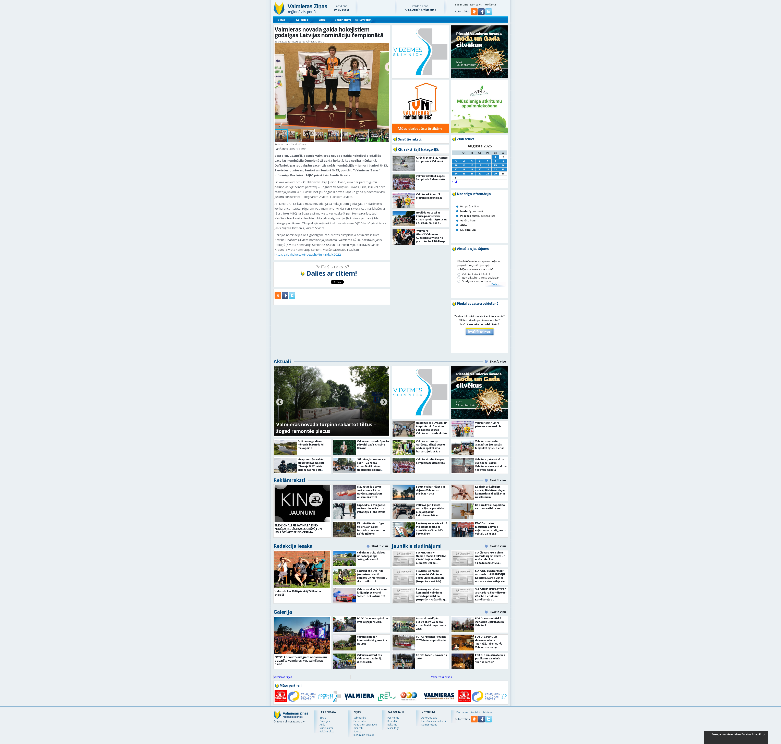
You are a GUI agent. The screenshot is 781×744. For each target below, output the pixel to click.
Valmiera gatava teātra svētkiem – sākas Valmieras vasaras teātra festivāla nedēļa (490, 465)
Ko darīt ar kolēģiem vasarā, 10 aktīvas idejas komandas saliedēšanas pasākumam (490, 492)
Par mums (461, 4)
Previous (280, 402)
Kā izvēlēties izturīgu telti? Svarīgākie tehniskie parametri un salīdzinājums (371, 528)
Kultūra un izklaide (363, 735)
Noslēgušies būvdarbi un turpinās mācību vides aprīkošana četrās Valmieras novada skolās (431, 428)
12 (471, 165)
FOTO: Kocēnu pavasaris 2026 (431, 656)
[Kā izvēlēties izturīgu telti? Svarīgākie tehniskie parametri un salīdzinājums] (345, 529)
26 (471, 173)
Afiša (322, 20)
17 (456, 169)
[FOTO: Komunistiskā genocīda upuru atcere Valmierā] (463, 624)
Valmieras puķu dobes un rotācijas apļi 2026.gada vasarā (371, 556)
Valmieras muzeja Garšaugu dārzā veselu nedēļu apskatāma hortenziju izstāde (430, 446)
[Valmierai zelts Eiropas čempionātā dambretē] (404, 182)
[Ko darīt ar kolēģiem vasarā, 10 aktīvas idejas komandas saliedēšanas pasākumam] (463, 493)
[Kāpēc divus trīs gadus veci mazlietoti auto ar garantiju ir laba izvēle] (345, 511)
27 (479, 173)
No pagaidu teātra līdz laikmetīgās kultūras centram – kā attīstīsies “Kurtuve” (327, 427)
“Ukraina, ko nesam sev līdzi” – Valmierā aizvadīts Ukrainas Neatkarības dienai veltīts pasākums (371, 466)
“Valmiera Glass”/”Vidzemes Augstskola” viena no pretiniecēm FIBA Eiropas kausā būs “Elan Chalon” (431, 237)
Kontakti (476, 4)
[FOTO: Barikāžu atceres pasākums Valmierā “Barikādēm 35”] (463, 661)
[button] (481, 14)
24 (456, 173)
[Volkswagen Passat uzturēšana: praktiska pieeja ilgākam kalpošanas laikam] (404, 511)
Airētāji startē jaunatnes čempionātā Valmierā (432, 159)
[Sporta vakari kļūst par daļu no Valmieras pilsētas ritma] (404, 493)
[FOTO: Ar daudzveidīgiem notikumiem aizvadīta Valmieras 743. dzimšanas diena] (302, 635)
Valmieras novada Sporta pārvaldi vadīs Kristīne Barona (373, 444)
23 (503, 169)
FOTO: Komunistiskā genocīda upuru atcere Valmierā (490, 622)
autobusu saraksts (477, 216)
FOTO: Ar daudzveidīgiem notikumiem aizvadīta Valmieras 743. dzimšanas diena (301, 660)
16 (503, 165)
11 (463, 165)
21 (487, 169)
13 (479, 165)
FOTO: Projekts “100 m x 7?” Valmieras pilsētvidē (431, 638)
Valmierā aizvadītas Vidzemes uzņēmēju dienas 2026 (370, 658)
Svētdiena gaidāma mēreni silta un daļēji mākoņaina (311, 444)
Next (384, 402)
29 (495, 173)
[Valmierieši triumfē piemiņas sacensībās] (404, 200)
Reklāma (490, 4)
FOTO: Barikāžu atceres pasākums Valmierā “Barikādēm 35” (490, 658)
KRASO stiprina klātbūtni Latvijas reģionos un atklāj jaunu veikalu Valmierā (490, 528)
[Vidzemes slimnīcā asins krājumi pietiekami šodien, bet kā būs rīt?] (345, 595)
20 (479, 169)
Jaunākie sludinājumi (417, 545)
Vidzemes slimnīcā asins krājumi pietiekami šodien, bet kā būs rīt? (372, 592)
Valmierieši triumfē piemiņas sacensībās (429, 195)
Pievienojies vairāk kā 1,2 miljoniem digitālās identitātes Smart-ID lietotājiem (431, 528)
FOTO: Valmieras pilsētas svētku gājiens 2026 (372, 620)
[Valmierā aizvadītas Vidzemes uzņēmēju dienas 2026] (345, 661)
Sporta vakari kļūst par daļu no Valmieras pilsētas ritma (430, 490)
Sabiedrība (359, 717)
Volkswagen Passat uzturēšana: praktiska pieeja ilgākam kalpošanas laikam (430, 510)
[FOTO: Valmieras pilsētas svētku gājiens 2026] (345, 624)
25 (463, 173)
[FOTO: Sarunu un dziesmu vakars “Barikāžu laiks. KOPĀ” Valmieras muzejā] (463, 643)
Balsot (495, 284)
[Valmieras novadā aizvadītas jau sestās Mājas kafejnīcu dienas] (463, 447)
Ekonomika (359, 721)
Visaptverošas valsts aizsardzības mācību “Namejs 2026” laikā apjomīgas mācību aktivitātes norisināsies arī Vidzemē (313, 468)
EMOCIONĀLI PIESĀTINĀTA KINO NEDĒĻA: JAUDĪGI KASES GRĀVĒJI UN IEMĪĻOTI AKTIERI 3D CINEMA (298, 528)
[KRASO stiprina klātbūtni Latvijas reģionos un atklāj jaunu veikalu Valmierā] (463, 529)
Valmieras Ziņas (283, 677)
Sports (357, 731)
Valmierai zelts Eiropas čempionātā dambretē (430, 177)
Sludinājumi (343, 20)
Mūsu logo (393, 728)
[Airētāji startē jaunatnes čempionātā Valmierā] (404, 164)
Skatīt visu (498, 361)
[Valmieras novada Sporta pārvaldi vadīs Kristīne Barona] (345, 447)
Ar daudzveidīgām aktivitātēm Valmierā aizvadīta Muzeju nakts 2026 (431, 624)
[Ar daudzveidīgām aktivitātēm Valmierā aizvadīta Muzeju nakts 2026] (404, 624)
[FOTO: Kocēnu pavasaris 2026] (404, 661)
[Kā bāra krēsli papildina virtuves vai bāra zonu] (463, 511)
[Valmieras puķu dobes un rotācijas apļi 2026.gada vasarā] (345, 558)
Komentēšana (429, 724)
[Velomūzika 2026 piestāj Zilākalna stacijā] (302, 569)
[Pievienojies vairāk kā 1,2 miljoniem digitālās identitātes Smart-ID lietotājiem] (404, 529)
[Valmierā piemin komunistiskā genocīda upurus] (345, 643)
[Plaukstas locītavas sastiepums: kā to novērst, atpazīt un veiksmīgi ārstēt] (345, 493)
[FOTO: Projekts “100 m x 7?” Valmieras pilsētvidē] (404, 643)
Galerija (283, 611)
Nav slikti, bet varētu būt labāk (480, 277)
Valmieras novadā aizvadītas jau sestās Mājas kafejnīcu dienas (489, 444)
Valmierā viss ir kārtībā (476, 274)
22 (495, 169)
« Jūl (454, 181)
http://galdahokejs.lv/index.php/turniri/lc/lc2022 (308, 254)
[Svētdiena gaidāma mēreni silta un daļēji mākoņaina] (285, 447)
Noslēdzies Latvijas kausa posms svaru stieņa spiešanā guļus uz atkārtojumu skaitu (431, 218)
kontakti (471, 211)
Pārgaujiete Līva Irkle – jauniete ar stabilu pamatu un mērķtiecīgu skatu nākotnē (372, 576)
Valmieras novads (441, 677)
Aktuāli (282, 361)
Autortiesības (429, 717)
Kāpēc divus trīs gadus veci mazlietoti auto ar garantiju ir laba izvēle (371, 508)
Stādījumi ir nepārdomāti (477, 281)
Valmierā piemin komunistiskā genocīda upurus (372, 640)
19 (471, 169)
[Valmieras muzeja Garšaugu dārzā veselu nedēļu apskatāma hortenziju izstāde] (404, 447)
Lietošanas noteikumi (433, 721)
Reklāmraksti (363, 20)
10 (456, 165)
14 (487, 165)
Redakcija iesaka (293, 545)
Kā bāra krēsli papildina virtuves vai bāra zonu (490, 506)
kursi (468, 220)
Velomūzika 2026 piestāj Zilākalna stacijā (298, 593)
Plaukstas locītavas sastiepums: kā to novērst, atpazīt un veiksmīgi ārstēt (369, 492)
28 (487, 173)
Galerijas (302, 20)
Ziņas (281, 20)
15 (495, 165)
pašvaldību (469, 206)
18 (463, 169)
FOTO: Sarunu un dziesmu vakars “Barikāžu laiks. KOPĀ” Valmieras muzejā (489, 642)
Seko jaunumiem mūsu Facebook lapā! (736, 734)
